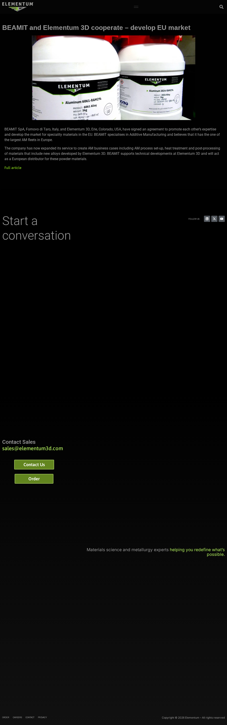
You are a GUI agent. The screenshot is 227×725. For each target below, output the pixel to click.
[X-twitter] (214, 219)
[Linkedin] (207, 219)
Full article (13, 168)
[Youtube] (222, 219)
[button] (221, 6)
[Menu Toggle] (136, 7)
